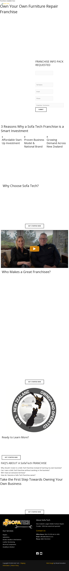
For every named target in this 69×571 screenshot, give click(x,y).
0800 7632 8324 (45, 539)
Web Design (49, 563)
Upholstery (6, 537)
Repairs (5, 535)
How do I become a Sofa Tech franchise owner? (18, 475)
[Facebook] (37, 553)
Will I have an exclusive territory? (13, 473)
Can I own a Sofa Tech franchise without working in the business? (25, 470)
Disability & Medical (8, 547)
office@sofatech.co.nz (46, 536)
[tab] (34, 468)
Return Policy (15, 565)
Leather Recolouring (9, 542)
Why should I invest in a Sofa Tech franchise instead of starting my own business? (31, 468)
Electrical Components (9, 544)
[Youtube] (41, 553)
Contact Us (40, 530)
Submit (40, 109)
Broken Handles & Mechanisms (12, 539)
